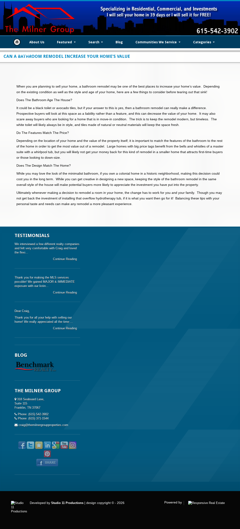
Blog (119, 42)
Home (17, 42)
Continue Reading (65, 259)
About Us (36, 42)
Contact (23, 54)
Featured (65, 42)
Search (94, 42)
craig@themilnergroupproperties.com (43, 425)
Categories (202, 42)
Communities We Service (156, 42)
